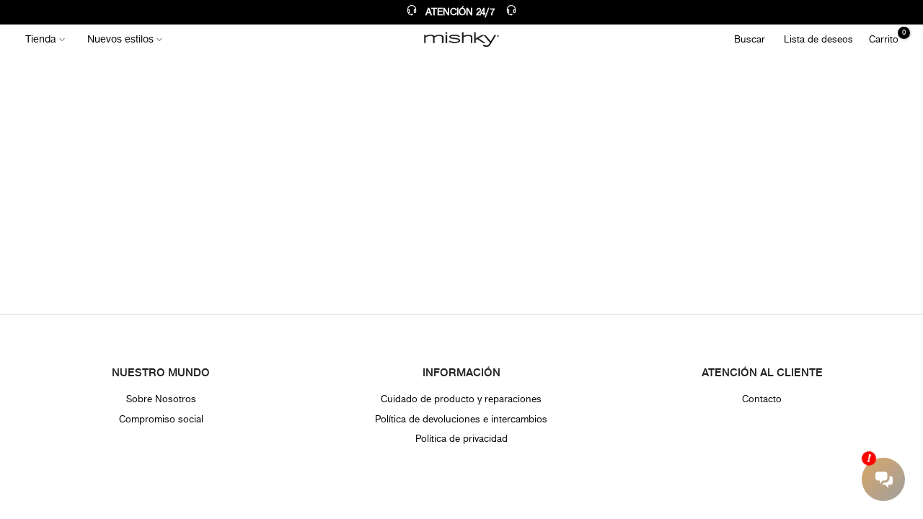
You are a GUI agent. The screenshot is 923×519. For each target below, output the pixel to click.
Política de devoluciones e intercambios (461, 419)
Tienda (40, 38)
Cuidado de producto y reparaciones (461, 399)
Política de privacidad (461, 438)
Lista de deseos (818, 39)
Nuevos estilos (120, 38)
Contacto (762, 399)
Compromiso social (161, 419)
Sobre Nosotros (161, 399)
